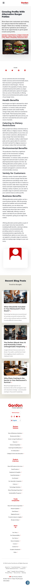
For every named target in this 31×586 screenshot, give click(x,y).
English (15, 420)
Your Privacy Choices (16, 576)
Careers (15, 543)
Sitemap (24, 572)
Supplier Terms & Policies (17, 571)
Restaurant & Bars (22, 37)
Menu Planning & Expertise (15, 490)
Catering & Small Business (9, 35)
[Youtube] (17, 416)
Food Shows (15, 511)
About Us (7, 567)
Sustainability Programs (15, 493)
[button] (6, 70)
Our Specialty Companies (15, 481)
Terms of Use (17, 572)
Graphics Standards (15, 549)
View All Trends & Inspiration (15, 505)
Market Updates (15, 508)
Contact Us (15, 546)
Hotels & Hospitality (11, 37)
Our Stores (15, 538)
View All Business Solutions (15, 433)
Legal (8, 571)
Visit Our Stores (15, 412)
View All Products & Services (15, 466)
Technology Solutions (15, 487)
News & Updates (15, 541)
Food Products (15, 469)
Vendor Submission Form (12, 568)
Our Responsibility (15, 535)
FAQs (15, 552)
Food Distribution (15, 475)
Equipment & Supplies (15, 472)
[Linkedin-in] (19, 416)
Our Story (15, 532)
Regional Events (15, 514)
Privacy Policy (8, 572)
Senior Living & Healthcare (15, 439)
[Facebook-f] (14, 416)
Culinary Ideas (12, 36)
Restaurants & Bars (15, 436)
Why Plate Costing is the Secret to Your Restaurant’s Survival (15, 380)
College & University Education (15, 453)
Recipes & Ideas (15, 520)
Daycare (15, 442)
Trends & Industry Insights (15, 517)
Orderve (15, 484)
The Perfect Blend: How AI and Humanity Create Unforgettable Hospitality (15, 345)
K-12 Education (15, 450)
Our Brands (15, 478)
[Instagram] (11, 416)
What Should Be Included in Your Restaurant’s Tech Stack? (14, 309)
